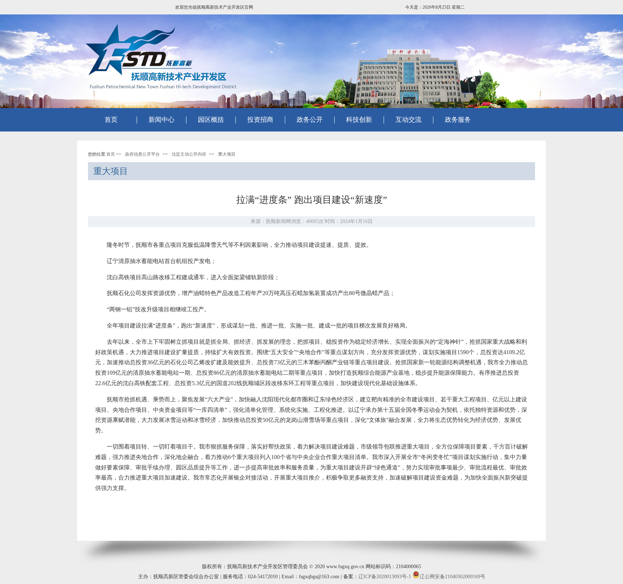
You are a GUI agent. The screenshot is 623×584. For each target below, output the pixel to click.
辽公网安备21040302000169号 (452, 576)
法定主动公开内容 (189, 154)
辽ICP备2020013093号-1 (384, 576)
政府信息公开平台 (142, 154)
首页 (111, 119)
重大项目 (226, 154)
